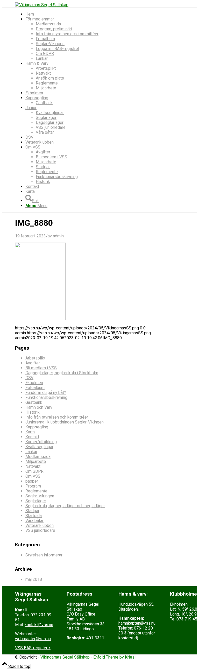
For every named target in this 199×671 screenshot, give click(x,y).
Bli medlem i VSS (41, 367)
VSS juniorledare (40, 530)
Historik (32, 412)
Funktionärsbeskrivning (46, 397)
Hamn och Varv (38, 407)
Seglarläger (35, 500)
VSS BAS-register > (33, 647)
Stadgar (32, 510)
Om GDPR (34, 471)
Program (33, 486)
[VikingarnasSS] (41, 4)
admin (58, 236)
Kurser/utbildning (41, 441)
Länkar (31, 451)
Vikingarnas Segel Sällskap (65, 657)
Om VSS (32, 476)
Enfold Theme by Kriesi (114, 657)
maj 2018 (33, 579)
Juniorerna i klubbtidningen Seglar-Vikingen (64, 422)
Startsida (33, 515)
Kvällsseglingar (39, 446)
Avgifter (32, 363)
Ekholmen (34, 382)
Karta (30, 431)
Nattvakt (32, 466)
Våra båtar (34, 520)
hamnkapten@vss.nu (136, 623)
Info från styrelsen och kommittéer (56, 417)
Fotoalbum (35, 387)
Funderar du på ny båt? (45, 392)
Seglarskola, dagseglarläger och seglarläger (65, 505)
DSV (29, 377)
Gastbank (33, 402)
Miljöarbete (35, 461)
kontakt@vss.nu (39, 624)
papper (31, 481)
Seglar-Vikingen (39, 495)
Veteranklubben (39, 525)
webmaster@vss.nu (33, 638)
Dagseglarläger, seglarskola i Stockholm (61, 372)
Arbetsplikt (35, 358)
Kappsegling (36, 427)
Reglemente (36, 491)
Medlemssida (38, 456)
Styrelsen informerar (43, 555)
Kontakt (32, 436)
